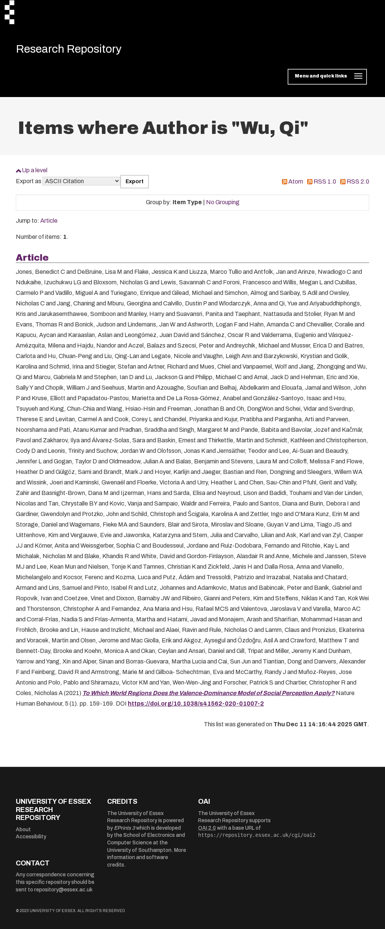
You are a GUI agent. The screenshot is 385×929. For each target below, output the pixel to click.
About (23, 829)
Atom (295, 181)
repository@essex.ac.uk (63, 890)
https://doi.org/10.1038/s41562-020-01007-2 (196, 703)
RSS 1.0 (325, 181)
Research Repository (68, 49)
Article (49, 220)
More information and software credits (146, 857)
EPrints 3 (124, 828)
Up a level (34, 170)
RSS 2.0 (358, 181)
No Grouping (222, 202)
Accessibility (31, 836)
